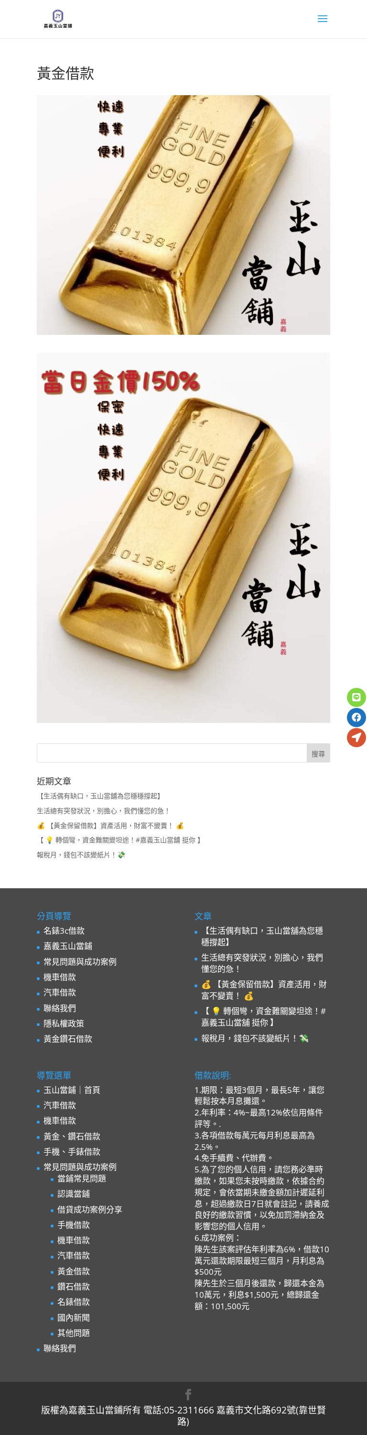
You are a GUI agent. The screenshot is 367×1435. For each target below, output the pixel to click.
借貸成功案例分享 (89, 1209)
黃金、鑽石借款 (71, 1136)
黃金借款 (73, 1271)
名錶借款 (73, 1301)
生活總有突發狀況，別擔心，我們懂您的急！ (104, 810)
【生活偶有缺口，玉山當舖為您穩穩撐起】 (100, 795)
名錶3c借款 (64, 930)
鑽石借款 (73, 1286)
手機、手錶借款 (71, 1151)
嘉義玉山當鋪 (67, 945)
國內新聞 (73, 1317)
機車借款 (59, 976)
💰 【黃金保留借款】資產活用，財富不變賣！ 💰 (110, 825)
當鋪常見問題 (81, 1178)
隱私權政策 (63, 1023)
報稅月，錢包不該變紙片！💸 (81, 854)
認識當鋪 (73, 1193)
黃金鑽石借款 (67, 1038)
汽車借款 (59, 992)
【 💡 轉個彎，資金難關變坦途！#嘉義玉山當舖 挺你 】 (120, 839)
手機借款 (73, 1224)
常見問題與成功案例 (80, 961)
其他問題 (73, 1332)
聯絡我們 (59, 1008)
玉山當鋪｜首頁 (71, 1089)
